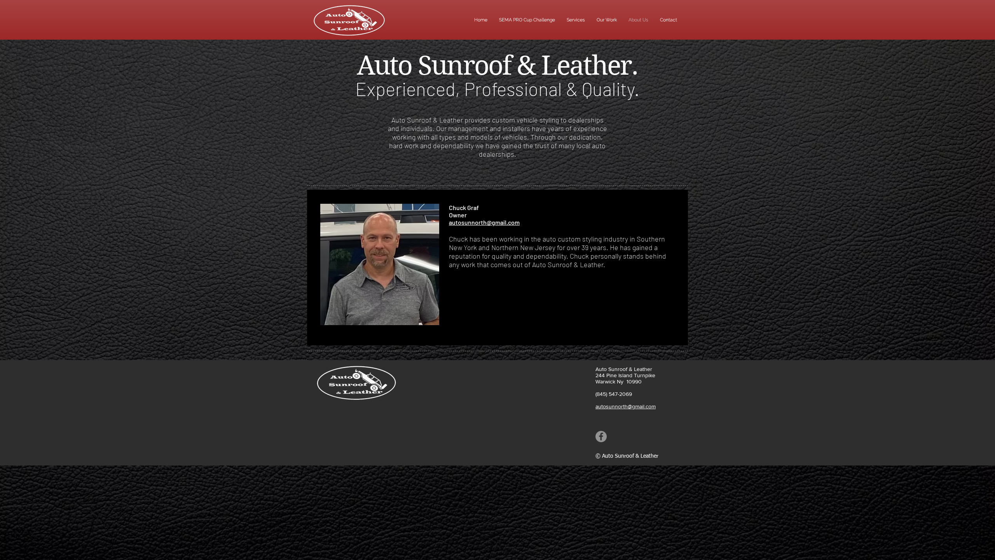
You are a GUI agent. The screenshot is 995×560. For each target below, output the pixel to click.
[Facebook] (601, 436)
